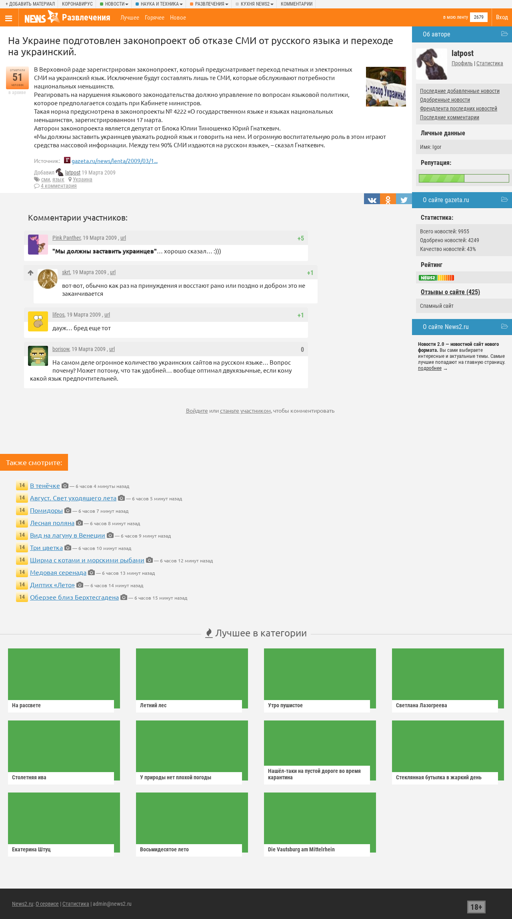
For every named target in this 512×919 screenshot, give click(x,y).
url (123, 238)
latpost (72, 172)
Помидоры (46, 510)
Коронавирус (77, 4)
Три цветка (46, 547)
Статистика (489, 63)
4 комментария (59, 186)
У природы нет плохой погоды (175, 777)
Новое (178, 17)
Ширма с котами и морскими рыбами (87, 560)
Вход (502, 17)
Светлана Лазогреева (421, 705)
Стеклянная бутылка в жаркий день (439, 777)
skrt (66, 272)
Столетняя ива (29, 777)
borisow (60, 349)
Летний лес (153, 705)
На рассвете (26, 705)
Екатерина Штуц (31, 849)
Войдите (197, 410)
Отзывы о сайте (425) (450, 292)
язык (58, 179)
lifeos (58, 314)
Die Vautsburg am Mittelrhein (301, 849)
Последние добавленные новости (460, 91)
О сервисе (47, 904)
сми (45, 179)
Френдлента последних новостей (458, 108)
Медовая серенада (58, 572)
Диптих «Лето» (52, 584)
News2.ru (22, 904)
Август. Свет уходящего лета (73, 498)
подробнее (430, 368)
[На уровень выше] (31, 273)
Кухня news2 (255, 4)
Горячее (154, 17)
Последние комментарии (449, 117)
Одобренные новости (445, 99)
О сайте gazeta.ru (446, 200)
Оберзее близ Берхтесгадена (74, 597)
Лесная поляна (52, 522)
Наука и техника (160, 4)
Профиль (462, 63)
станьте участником (245, 410)
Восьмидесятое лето (164, 849)
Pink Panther (66, 238)
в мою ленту (455, 17)
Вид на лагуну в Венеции (67, 535)
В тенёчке (45, 485)
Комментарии (296, 4)
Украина (82, 179)
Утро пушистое (285, 705)
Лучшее (129, 17)
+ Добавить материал (30, 4)
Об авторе (436, 34)
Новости (114, 4)
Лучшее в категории (260, 632)
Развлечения (209, 4)
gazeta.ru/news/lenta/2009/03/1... (115, 160)
